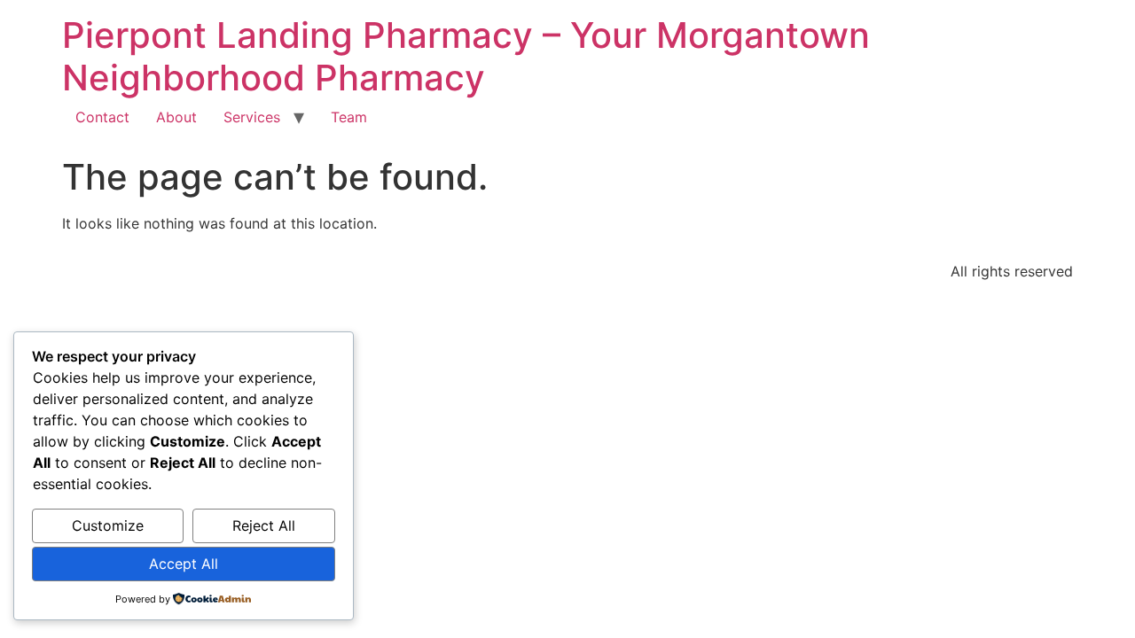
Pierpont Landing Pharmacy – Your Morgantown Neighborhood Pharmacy (466, 56)
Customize (108, 525)
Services (251, 117)
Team (349, 117)
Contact (102, 117)
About (176, 117)
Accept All (183, 563)
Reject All (263, 525)
